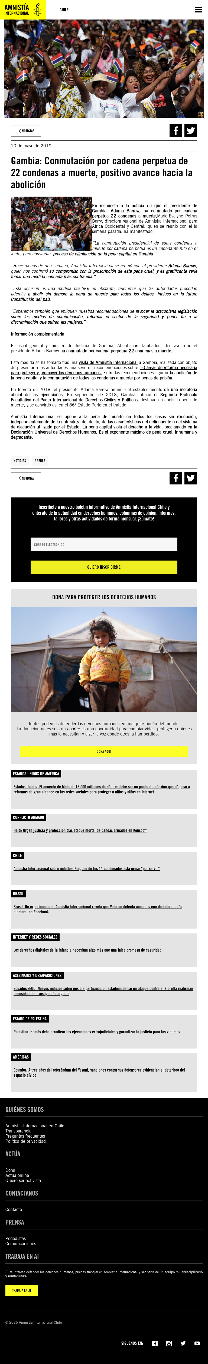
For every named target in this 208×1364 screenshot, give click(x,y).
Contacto (13, 1209)
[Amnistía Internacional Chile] (23, 9)
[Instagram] (169, 1343)
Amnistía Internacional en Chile (34, 1125)
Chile (17, 855)
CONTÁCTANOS (21, 1193)
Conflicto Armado (28, 817)
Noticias (20, 460)
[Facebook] (155, 1343)
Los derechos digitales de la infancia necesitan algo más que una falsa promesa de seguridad (87, 950)
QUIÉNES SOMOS (24, 1110)
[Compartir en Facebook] (176, 130)
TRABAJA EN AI (21, 1290)
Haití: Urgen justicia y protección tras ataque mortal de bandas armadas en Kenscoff (80, 830)
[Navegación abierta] (198, 9)
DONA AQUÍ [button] (104, 751)
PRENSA (14, 1222)
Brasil (18, 893)
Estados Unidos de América (36, 773)
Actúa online (17, 1175)
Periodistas (15, 1238)
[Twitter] (183, 1343)
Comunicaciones (20, 1243)
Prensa (40, 460)
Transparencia (18, 1131)
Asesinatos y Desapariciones (37, 975)
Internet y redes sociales (35, 937)
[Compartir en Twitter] (190, 130)
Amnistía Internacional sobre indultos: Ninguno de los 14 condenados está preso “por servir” (87, 868)
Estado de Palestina (30, 1018)
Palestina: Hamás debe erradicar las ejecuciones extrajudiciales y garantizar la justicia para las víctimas (97, 1031)
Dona (10, 1170)
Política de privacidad (25, 1141)
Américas (21, 1057)
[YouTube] (197, 1343)
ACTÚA (12, 1154)
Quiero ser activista (23, 1180)
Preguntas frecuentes (25, 1136)
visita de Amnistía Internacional (108, 362)
